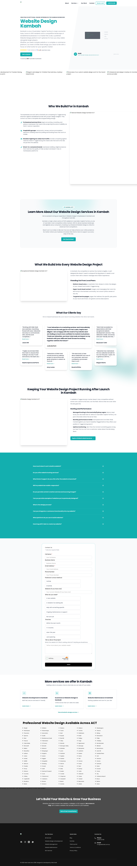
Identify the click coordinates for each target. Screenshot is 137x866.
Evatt (43, 768)
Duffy (61, 768)
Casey (80, 776)
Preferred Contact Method (53, 578)
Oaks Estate (27, 743)
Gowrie (98, 761)
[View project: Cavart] (66, 82)
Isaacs (44, 756)
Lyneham (80, 751)
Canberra (44, 779)
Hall (79, 758)
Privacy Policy (73, 850)
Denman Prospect (46, 771)
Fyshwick (99, 763)
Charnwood (45, 776)
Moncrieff (26, 746)
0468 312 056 (111, 3)
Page (79, 740)
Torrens (80, 730)
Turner (62, 730)
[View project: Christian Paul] (26, 82)
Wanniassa (27, 730)
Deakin (62, 771)
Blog (71, 838)
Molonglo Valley (64, 746)
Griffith (25, 761)
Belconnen (81, 781)
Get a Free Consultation (68, 811)
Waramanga (45, 730)
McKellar (62, 748)
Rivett (79, 735)
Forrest (44, 766)
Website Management (51, 844)
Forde (61, 766)
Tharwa (99, 730)
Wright (25, 728)
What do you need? (51, 595)
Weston (62, 728)
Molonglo (80, 746)
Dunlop (80, 768)
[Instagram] (25, 842)
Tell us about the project (53, 640)
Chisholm (80, 774)
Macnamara (100, 748)
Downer (99, 768)
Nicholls (62, 743)
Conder (62, 774)
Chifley (25, 776)
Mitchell (99, 746)
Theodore (26, 733)
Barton (98, 781)
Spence (26, 735)
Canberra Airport (101, 776)
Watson (80, 728)
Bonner (44, 781)
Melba (25, 748)
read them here (45, 50)
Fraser (80, 763)
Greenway (63, 761)
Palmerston (45, 740)
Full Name (48, 554)
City (98, 774)
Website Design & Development (54, 841)
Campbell (62, 779)
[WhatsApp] (33, 842)
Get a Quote (26, 54)
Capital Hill (26, 779)
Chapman (62, 776)
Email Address (50, 566)
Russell (62, 735)
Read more (25, 339)
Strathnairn (81, 733)
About (67, 3)
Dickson (26, 771)
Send (68, 664)
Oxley (61, 740)
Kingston (44, 753)
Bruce (98, 779)
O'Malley (99, 740)
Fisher (98, 766)
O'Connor (44, 743)
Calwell (80, 779)
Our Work (84, 3)
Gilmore (26, 763)
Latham (26, 753)
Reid (25, 738)
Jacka (25, 756)
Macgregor (45, 751)
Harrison (99, 758)
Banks (25, 784)
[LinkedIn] (29, 842)
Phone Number (49, 572)
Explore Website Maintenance (83, 438)
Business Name (50, 560)
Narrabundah (100, 743)
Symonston (45, 733)
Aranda (62, 784)
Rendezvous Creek (47, 738)
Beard (61, 781)
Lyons (61, 751)
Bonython (26, 781)
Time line (48, 619)
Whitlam (44, 728)
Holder (25, 758)
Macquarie (81, 748)
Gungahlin (44, 761)
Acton (98, 784)
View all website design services (67, 712)
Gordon (80, 761)
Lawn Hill (99, 751)
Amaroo (44, 784)
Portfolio (72, 841)
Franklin (26, 766)
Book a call (100, 3)
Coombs (26, 774)
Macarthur (26, 751)
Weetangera (100, 728)
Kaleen (80, 753)
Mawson (44, 748)
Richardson (100, 735)
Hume (80, 756)
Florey (25, 768)
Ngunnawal (81, 743)
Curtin (80, 771)
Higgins (44, 758)
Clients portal (73, 844)
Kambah (62, 753)
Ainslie (80, 784)
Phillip (98, 738)
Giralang (44, 763)
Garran (62, 763)
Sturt (61, 733)
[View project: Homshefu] (107, 82)
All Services (48, 838)
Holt (98, 756)
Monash (44, 746)
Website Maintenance (51, 847)
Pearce (26, 740)
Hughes (62, 756)
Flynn (79, 766)
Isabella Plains (100, 753)
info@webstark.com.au (103, 844)
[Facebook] (21, 842)
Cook (43, 774)
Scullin (43, 735)
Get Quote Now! (68, 239)
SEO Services (48, 850)
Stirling (98, 733)
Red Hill (62, 738)
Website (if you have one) (53, 589)
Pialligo (80, 738)
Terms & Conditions (75, 847)
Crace (98, 771)
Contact (91, 3)
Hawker (62, 758)
